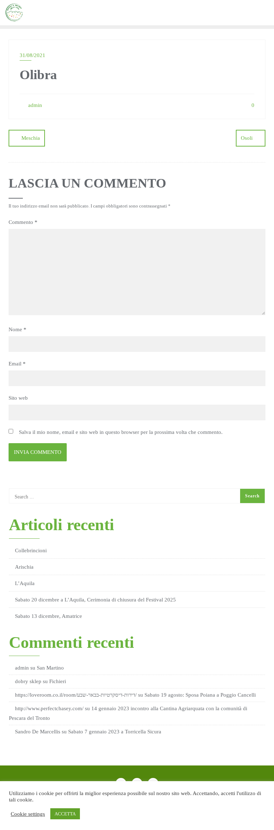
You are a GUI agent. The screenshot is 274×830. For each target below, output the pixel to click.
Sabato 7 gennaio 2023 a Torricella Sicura (114, 731)
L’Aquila (25, 583)
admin (34, 105)
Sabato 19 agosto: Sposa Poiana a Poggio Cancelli (200, 695)
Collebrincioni (31, 550)
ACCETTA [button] (65, 813)
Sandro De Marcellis (37, 731)
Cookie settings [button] (28, 814)
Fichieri (57, 681)
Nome (17, 329)
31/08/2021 (32, 55)
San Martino (50, 668)
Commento (23, 222)
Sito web (18, 398)
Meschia (30, 138)
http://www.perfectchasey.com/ (49, 708)
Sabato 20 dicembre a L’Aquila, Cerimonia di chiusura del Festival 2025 (95, 600)
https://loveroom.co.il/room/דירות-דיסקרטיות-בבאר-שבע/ (76, 695)
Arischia (24, 567)
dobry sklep (28, 681)
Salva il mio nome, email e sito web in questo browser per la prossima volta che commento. (121, 432)
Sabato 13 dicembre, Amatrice (48, 616)
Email (17, 364)
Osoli (247, 138)
